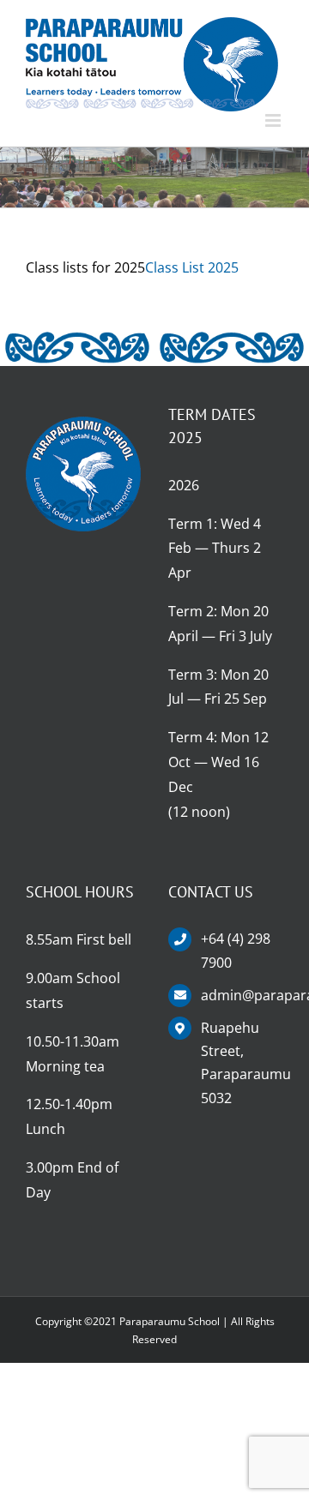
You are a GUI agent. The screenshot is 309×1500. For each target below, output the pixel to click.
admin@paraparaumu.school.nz (242, 995)
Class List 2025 (192, 267)
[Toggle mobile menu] (274, 120)
